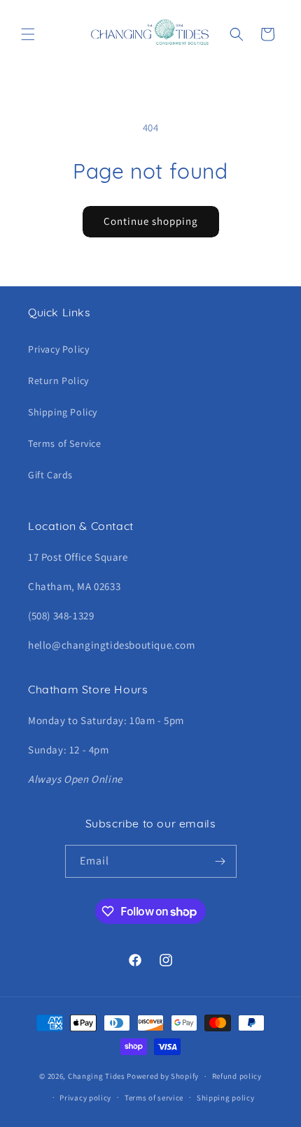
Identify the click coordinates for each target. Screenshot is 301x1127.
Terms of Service (65, 443)
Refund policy (237, 1076)
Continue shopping (151, 221)
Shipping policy (226, 1098)
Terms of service (154, 1098)
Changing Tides (96, 1076)
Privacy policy (85, 1098)
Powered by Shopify (163, 1076)
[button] (28, 34)
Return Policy (58, 380)
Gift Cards (50, 475)
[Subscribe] (220, 861)
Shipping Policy (62, 412)
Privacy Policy (58, 349)
